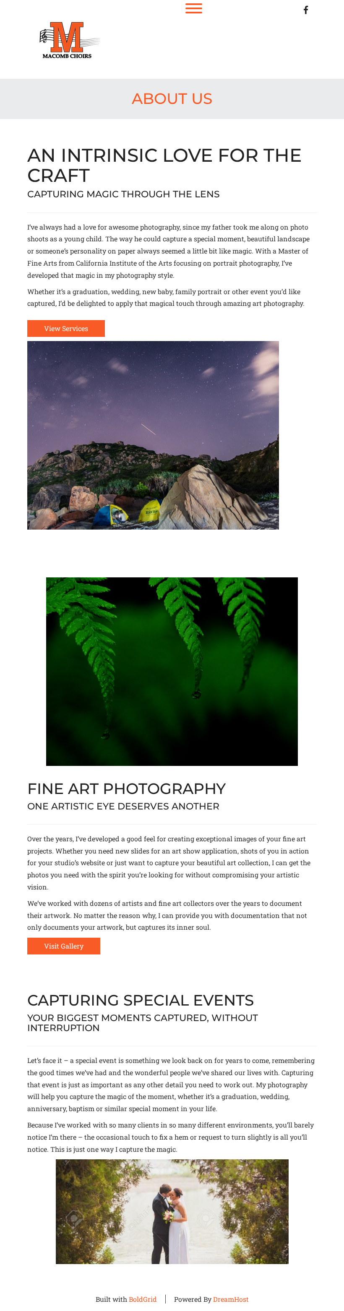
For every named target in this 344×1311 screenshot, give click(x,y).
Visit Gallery (63, 945)
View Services (66, 328)
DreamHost (231, 1299)
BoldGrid (143, 1299)
